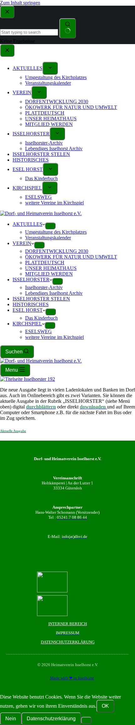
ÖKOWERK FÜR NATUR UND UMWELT (71, 257)
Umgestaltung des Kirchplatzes (56, 232)
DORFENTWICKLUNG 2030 (56, 251)
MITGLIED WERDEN (49, 274)
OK (105, 706)
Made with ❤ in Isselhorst (72, 678)
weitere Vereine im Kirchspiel (54, 337)
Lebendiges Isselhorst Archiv (54, 293)
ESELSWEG (38, 331)
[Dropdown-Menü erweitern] (50, 225)
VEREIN (22, 243)
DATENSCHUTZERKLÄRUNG (67, 642)
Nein (10, 718)
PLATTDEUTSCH (44, 262)
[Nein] (86, 720)
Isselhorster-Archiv (44, 287)
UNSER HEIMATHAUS (51, 268)
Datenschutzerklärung (51, 718)
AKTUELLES (27, 224)
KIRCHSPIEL (27, 323)
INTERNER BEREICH (67, 623)
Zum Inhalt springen (20, 2)
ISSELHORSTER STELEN (41, 298)
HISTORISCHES (31, 304)
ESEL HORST (28, 310)
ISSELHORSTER (31, 279)
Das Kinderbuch (41, 318)
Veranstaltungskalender (48, 237)
